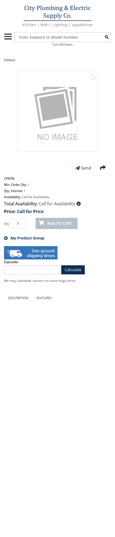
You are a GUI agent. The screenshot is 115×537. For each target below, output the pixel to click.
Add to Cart (59, 223)
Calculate (73, 269)
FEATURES (44, 298)
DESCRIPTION (18, 298)
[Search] (106, 37)
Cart (62, 44)
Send (86, 168)
